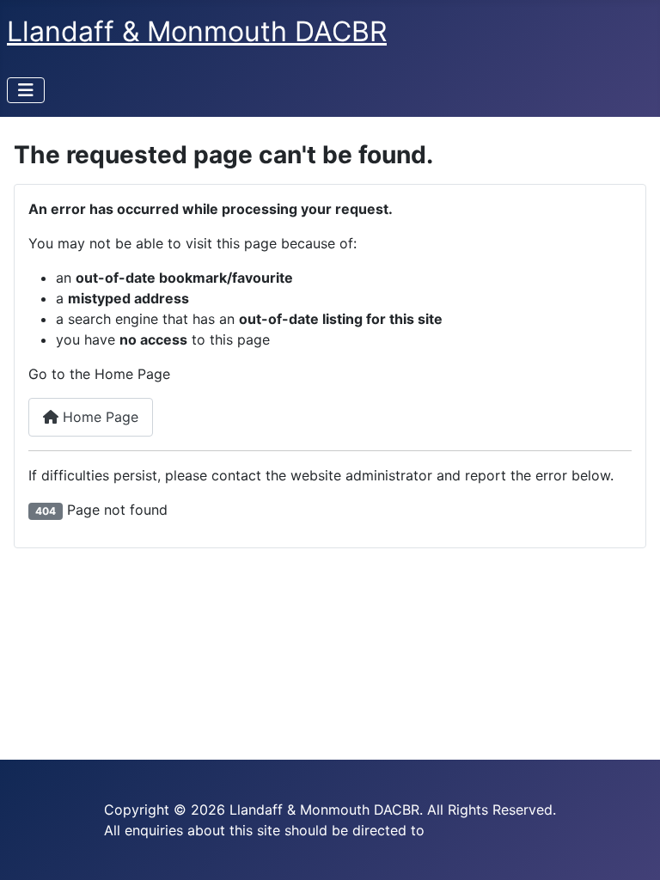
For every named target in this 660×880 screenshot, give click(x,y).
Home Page (98, 416)
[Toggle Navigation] (26, 90)
